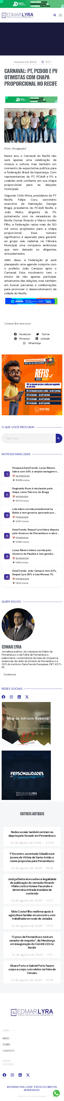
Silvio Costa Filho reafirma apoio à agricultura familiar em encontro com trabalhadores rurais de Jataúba (32, 915)
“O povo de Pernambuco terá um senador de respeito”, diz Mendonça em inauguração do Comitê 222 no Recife (32, 942)
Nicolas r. (41, 1096)
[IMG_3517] (32, 414)
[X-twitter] (27, 697)
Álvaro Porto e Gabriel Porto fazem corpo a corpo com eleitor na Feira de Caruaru (32, 969)
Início (6, 1038)
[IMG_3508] (31, 303)
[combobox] (29, 438)
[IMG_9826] (32, 7)
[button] (55, 15)
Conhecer (10, 674)
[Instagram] (11, 697)
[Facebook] (3, 697)
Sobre (6, 1044)
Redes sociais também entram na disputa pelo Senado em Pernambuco (32, 834)
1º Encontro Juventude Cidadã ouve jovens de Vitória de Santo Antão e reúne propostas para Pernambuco (32, 857)
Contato (8, 1050)
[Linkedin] (19, 697)
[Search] (59, 438)
